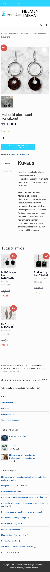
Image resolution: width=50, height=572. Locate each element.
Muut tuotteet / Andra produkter (14, 535)
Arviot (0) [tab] (7, 171)
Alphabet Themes (31, 568)
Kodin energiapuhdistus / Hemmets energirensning (21, 512)
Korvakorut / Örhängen (18, 34)
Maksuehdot (6, 409)
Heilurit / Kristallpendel (10, 492)
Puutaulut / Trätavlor (9, 541)
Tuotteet (12, 3)
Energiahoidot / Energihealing (12, 486)
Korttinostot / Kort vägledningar (13, 518)
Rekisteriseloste (7, 414)
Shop (19, 3)
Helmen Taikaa (30, 13)
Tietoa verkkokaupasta (10, 420)
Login (4, 3)
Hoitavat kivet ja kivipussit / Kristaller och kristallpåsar (22, 497)
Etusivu (4, 34)
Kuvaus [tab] (6, 164)
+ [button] (14, 273)
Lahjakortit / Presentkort (11, 529)
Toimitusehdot (7, 403)
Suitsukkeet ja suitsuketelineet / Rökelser (17, 547)
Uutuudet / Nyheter (8, 552)
